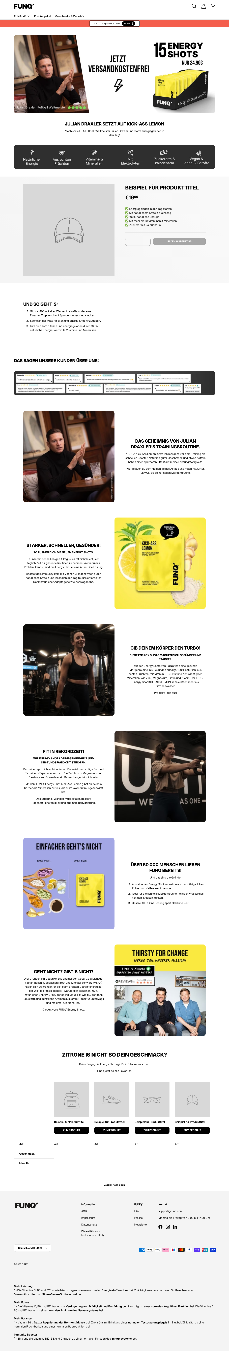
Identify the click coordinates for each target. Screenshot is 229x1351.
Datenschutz (89, 1224)
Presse (138, 1217)
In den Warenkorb (179, 241)
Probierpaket (42, 16)
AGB (84, 1211)
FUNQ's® (20, 16)
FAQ (136, 1211)
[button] (213, 6)
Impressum (88, 1217)
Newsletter (141, 1224)
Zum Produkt (71, 1130)
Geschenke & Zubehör (69, 16)
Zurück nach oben (114, 1184)
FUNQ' (25, 1264)
